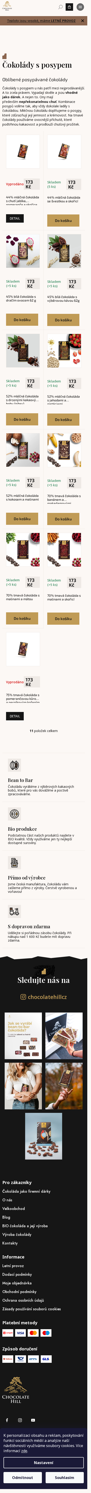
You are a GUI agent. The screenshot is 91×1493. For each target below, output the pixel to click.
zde (24, 1450)
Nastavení (43, 1462)
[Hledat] (60, 7)
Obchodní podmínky (19, 1291)
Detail (15, 218)
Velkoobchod (13, 1208)
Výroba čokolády (16, 1234)
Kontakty (10, 1243)
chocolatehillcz (47, 997)
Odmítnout (22, 1477)
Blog (6, 1217)
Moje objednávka (17, 1283)
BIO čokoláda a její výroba (25, 1226)
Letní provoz (13, 1266)
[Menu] (80, 7)
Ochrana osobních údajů (23, 1300)
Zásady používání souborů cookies (31, 1309)
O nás (7, 1200)
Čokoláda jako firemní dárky (26, 1191)
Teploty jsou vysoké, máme (41, 20)
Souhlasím (64, 1477)
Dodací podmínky (17, 1274)
